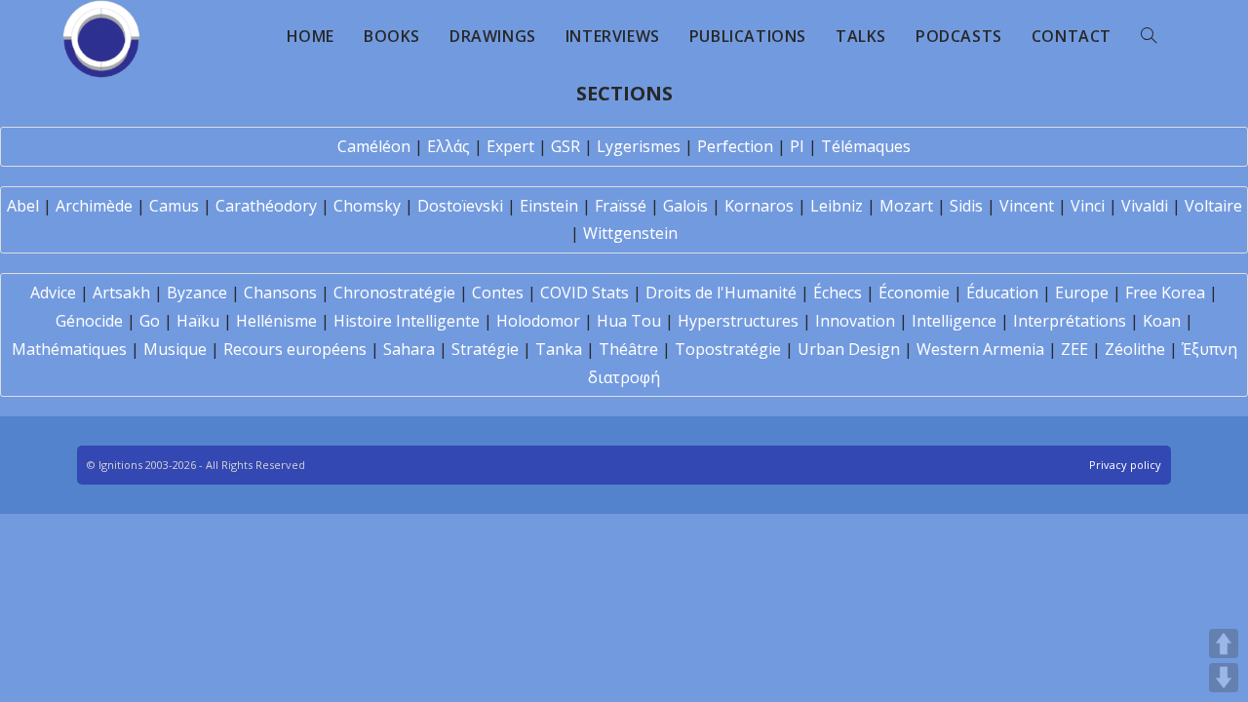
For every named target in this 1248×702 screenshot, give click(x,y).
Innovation (855, 321)
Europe (1082, 292)
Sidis (966, 205)
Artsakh (121, 292)
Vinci (1088, 205)
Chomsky (367, 205)
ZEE (1074, 349)
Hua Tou (629, 321)
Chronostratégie (394, 292)
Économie (914, 292)
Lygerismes (639, 146)
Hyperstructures (738, 321)
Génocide (89, 321)
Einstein (549, 205)
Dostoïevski (460, 205)
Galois (685, 205)
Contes (498, 292)
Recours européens (295, 349)
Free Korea (1165, 292)
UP (1223, 643)
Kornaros (759, 205)
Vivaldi (1144, 205)
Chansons (280, 292)
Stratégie (485, 349)
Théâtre (628, 349)
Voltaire (1213, 205)
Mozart (906, 205)
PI (797, 146)
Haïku (197, 321)
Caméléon (373, 146)
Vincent (1026, 205)
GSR (565, 146)
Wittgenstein (630, 233)
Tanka (558, 349)
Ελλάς (448, 146)
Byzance (197, 292)
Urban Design (849, 349)
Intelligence (954, 321)
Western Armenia (980, 349)
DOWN (1223, 677)
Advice (53, 292)
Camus (174, 205)
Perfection (735, 146)
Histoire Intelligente (406, 321)
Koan (1162, 321)
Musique (175, 349)
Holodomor (538, 321)
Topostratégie (728, 349)
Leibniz (836, 205)
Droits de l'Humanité (721, 292)
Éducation (1002, 292)
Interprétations (1069, 321)
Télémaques (866, 146)
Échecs (837, 292)
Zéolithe (1135, 349)
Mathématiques (69, 349)
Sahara (409, 349)
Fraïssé (620, 205)
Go (149, 321)
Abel (23, 205)
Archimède (94, 205)
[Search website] (1148, 36)
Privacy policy (1125, 464)
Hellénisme (276, 321)
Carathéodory (266, 205)
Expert (510, 146)
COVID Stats (584, 292)
